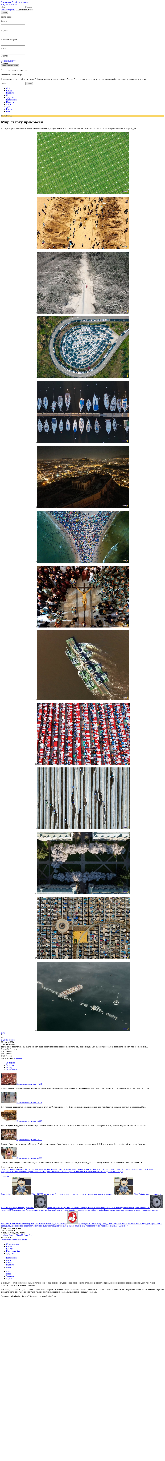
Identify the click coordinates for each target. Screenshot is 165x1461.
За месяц (10, 1065)
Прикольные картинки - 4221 (29, 1140)
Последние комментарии (12, 1167)
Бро (30, 1235)
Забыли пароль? (8, 10)
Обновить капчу (8, 61)
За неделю (10, 1063)
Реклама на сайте (19, 1240)
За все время (11, 1070)
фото (3, 1033)
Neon (26, 1235)
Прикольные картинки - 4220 (29, 1102)
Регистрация (11, 4)
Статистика (6, 2)
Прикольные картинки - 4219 (29, 1084)
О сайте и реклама (20, 2)
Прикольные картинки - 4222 (29, 1158)
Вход (3, 4)
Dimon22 (19, 1235)
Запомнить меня (25, 10)
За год (9, 1067)
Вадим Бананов (8, 1040)
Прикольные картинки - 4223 (29, 1121)
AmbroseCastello (8, 1235)
